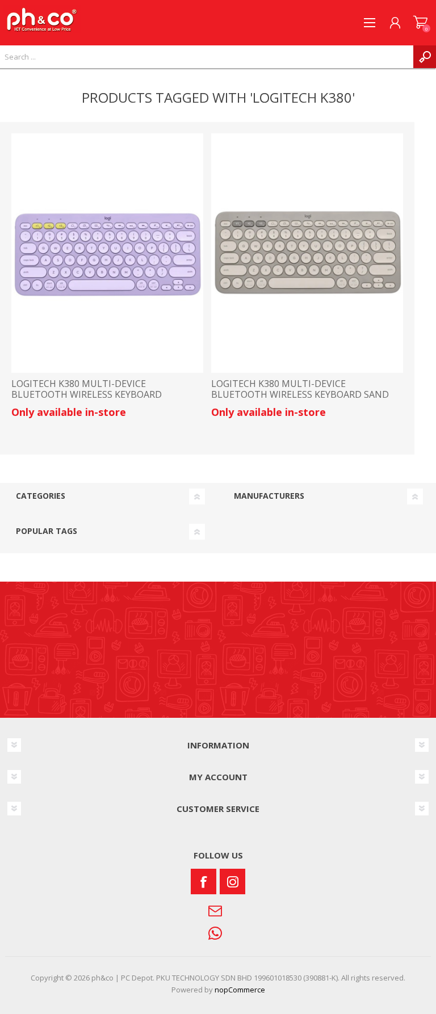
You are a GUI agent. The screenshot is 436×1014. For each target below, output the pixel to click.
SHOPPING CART (420, 22)
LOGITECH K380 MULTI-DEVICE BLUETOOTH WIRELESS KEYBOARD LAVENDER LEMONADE (86, 394)
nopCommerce (240, 989)
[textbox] (206, 56)
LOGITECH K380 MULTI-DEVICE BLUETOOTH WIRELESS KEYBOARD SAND (300, 389)
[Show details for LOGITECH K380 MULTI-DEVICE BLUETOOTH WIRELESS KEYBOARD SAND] (307, 253)
